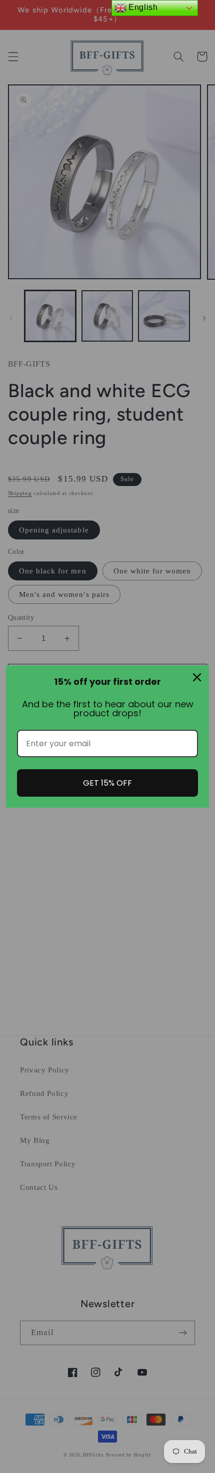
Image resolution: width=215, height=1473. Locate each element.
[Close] (197, 677)
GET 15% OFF (107, 783)
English (142, 7)
